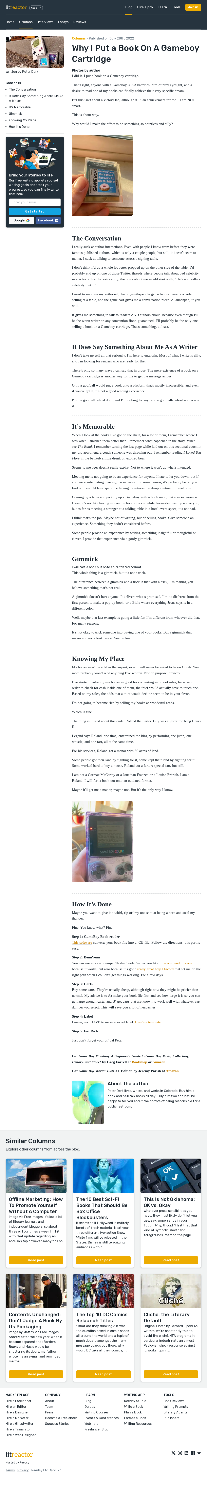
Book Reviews (174, 1401)
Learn (162, 7)
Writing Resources (138, 1424)
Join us (193, 7)
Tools (176, 7)
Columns (26, 22)
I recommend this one (176, 963)
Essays (63, 22)
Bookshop (139, 1062)
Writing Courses (96, 1412)
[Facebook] (192, 1453)
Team (49, 1407)
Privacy (23, 1470)
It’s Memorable (20, 107)
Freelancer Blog (96, 1429)
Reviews (79, 22)
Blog (128, 7)
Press (49, 1412)
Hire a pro (145, 7)
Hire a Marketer (17, 1418)
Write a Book (133, 1407)
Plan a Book (133, 1412)
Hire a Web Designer (21, 1435)
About (49, 1401)
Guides (89, 1407)
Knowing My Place (22, 120)
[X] (173, 1453)
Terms (10, 1470)
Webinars (91, 1424)
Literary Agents (175, 1412)
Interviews (45, 22)
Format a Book (135, 1418)
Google (19, 220)
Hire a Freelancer (18, 1401)
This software (82, 942)
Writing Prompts (176, 1407)
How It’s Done (19, 127)
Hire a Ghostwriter (19, 1424)
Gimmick (15, 114)
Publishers (171, 1418)
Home (10, 22)
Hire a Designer (17, 1412)
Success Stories (57, 1424)
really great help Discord (155, 969)
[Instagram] (179, 1453)
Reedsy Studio (135, 1401)
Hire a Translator (18, 1429)
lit (16, 7)
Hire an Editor (16, 1407)
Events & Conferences (101, 1418)
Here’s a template (148, 1022)
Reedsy (24, 1462)
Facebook (46, 220)
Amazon (158, 1062)
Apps (34, 7)
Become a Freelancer (61, 1418)
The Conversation (22, 89)
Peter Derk (30, 72)
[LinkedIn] (186, 1453)
